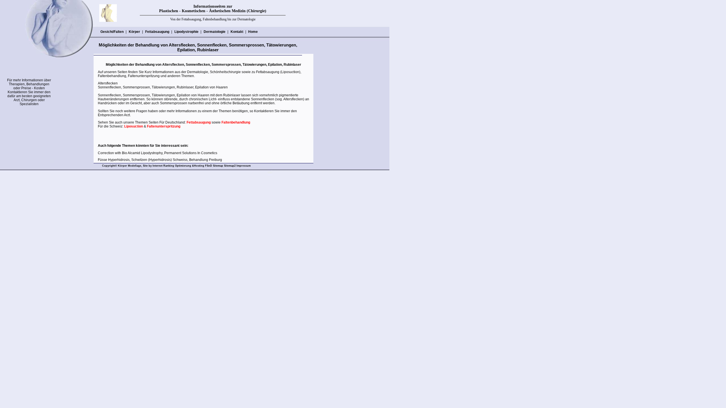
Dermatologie (214, 32)
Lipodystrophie (186, 32)
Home (253, 32)
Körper (134, 32)
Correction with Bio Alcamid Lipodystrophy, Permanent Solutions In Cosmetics (157, 153)
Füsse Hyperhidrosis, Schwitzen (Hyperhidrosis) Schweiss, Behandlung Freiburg (160, 160)
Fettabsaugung (157, 32)
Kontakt (237, 32)
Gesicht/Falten (112, 32)
